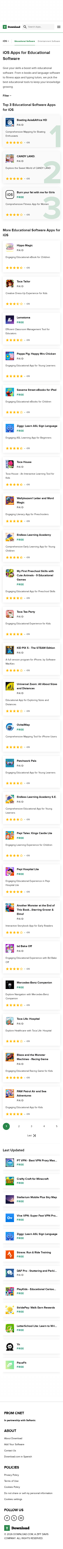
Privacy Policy (11, 1475)
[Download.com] (11, 27)
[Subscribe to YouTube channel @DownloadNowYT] (21, 1518)
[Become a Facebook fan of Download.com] (7, 1518)
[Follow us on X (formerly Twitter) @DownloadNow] (14, 1518)
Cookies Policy (12, 1487)
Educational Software (25, 41)
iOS (5, 41)
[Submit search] (25, 27)
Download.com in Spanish (18, 1456)
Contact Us (10, 1450)
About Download (13, 1438)
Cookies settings (13, 1499)
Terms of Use (11, 1481)
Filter (6, 95)
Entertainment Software (49, 41)
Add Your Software (14, 1444)
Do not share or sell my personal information (28, 1493)
